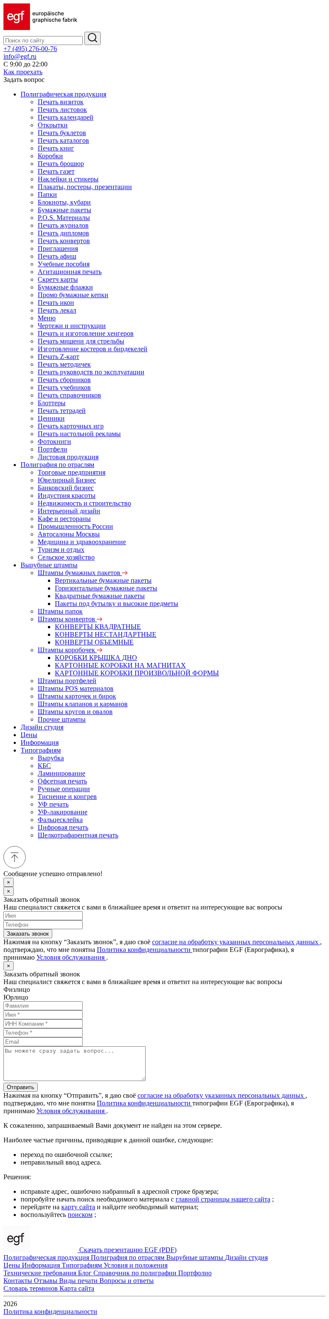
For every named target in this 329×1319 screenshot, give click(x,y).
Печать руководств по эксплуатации (91, 372)
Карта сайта (77, 1288)
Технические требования (40, 1273)
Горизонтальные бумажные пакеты (106, 588)
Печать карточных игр (71, 426)
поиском (80, 1214)
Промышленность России (75, 526)
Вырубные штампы (49, 565)
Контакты (18, 1280)
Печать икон (56, 302)
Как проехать (22, 71)
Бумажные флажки (65, 287)
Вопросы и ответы (126, 1280)
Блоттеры (52, 403)
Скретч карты (58, 279)
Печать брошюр (61, 163)
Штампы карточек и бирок (77, 696)
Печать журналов (63, 225)
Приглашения (58, 248)
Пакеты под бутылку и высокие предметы (116, 603)
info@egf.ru (19, 56)
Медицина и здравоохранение (82, 541)
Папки (47, 194)
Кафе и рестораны (64, 518)
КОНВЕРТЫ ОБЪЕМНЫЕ (94, 642)
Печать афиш (57, 256)
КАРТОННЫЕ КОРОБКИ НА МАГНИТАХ (120, 665)
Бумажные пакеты (64, 210)
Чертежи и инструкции (72, 325)
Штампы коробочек (67, 649)
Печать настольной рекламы (79, 433)
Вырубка (51, 758)
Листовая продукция (68, 457)
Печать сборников (64, 379)
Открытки (53, 125)
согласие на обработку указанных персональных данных (236, 942)
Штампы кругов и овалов (75, 711)
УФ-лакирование (62, 812)
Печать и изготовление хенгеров (86, 333)
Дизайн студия (42, 727)
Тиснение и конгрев (67, 796)
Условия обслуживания (71, 957)
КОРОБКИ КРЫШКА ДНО (96, 657)
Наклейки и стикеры (68, 179)
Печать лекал (57, 310)
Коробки (50, 156)
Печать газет (56, 171)
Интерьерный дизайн (69, 511)
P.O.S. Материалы (64, 217)
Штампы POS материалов (76, 688)
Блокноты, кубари (64, 202)
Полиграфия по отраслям (57, 464)
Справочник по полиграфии (135, 1273)
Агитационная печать (70, 271)
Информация (40, 742)
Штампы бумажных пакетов (80, 572)
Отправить (20, 1087)
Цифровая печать (63, 827)
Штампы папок (60, 611)
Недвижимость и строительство (84, 503)
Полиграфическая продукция (63, 94)
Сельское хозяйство (66, 557)
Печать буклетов (62, 132)
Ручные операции (64, 788)
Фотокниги (54, 441)
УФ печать (53, 804)
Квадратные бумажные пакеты (100, 595)
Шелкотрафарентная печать (78, 835)
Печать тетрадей (62, 410)
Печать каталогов (63, 140)
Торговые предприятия (71, 472)
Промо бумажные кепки (73, 294)
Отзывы (46, 1280)
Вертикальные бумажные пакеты (103, 580)
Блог (85, 1273)
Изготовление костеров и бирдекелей (92, 348)
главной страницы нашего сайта (223, 1199)
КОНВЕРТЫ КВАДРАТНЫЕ (98, 626)
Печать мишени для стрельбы (81, 341)
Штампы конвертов (67, 619)
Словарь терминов (31, 1288)
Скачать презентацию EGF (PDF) (127, 1249)
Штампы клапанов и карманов (83, 704)
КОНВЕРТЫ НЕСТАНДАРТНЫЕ (105, 634)
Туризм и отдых (61, 549)
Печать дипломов (63, 233)
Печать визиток (61, 101)
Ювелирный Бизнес (67, 480)
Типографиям (41, 750)
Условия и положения (135, 1265)
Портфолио (195, 1273)
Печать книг (56, 148)
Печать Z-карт (58, 356)
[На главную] (40, 27)
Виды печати (79, 1280)
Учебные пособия (64, 264)
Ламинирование (61, 773)
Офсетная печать (62, 781)
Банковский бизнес (66, 487)
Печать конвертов (64, 240)
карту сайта (78, 1207)
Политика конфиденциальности (144, 949)
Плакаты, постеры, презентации (85, 186)
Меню (47, 318)
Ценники (51, 418)
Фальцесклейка (60, 819)
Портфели (52, 449)
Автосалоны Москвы (69, 534)
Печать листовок (62, 109)
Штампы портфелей (67, 680)
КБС (44, 765)
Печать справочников (69, 395)
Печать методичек (64, 364)
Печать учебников (64, 387)
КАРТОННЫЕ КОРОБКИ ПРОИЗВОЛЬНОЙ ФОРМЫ (137, 673)
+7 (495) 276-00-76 (30, 48)
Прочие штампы (62, 719)
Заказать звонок (28, 934)
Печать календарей (65, 117)
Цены (29, 734)
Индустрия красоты (67, 495)
